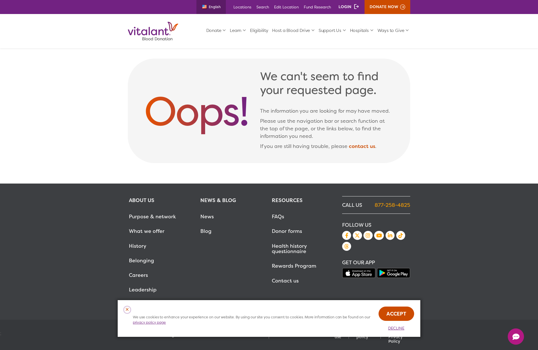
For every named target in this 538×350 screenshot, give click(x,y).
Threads (346, 246)
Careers (138, 275)
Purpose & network (152, 216)
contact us (362, 146)
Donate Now (384, 7)
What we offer (146, 231)
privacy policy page (149, 322)
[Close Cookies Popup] (127, 310)
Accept (396, 313)
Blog (206, 231)
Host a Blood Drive (291, 30)
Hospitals (359, 30)
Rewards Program (294, 265)
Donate (213, 30)
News (207, 216)
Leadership (143, 289)
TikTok (400, 235)
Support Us (330, 30)
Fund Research (317, 7)
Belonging (141, 260)
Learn (235, 30)
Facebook (346, 235)
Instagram (367, 235)
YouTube (379, 235)
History (137, 245)
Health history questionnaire (289, 248)
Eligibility (259, 30)
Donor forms (287, 231)
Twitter (357, 235)
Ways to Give (390, 30)
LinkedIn (390, 235)
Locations (242, 7)
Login (344, 7)
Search (262, 7)
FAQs (278, 216)
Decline (396, 328)
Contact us (285, 280)
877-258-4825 (392, 204)
